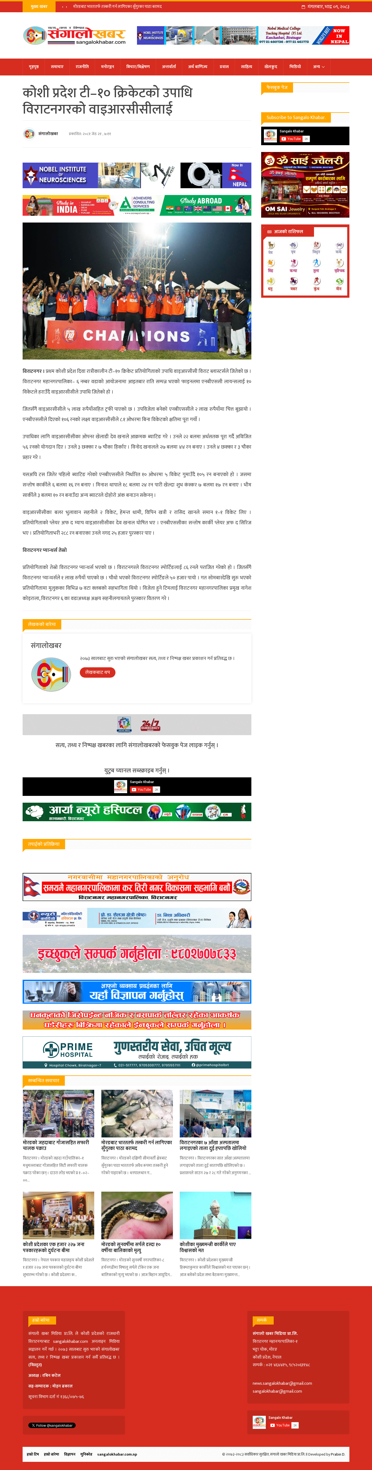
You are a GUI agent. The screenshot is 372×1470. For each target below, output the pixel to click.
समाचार (57, 67)
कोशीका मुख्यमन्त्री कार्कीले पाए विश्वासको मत (208, 1248)
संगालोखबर (48, 134)
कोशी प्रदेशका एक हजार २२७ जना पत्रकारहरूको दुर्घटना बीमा (53, 1248)
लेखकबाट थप (97, 672)
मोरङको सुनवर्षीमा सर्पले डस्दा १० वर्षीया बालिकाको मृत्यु (131, 1248)
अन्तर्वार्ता (169, 67)
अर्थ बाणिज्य (198, 67)
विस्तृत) (36, 1365)
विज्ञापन (69, 1454)
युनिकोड (86, 1454)
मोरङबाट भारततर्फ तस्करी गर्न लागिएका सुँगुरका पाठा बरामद (117, 6)
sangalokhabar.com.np (117, 1454)
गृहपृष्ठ (34, 67)
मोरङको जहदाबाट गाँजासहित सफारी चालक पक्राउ (56, 1146)
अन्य (316, 67)
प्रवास (224, 67)
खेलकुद (270, 67)
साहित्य (246, 67)
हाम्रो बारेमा (51, 1454)
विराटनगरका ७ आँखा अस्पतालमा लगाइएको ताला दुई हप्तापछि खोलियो (213, 1146)
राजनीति (82, 67)
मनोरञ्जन (107, 67)
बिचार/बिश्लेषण (138, 67)
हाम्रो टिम (33, 1454)
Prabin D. (338, 1454)
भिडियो (295, 67)
